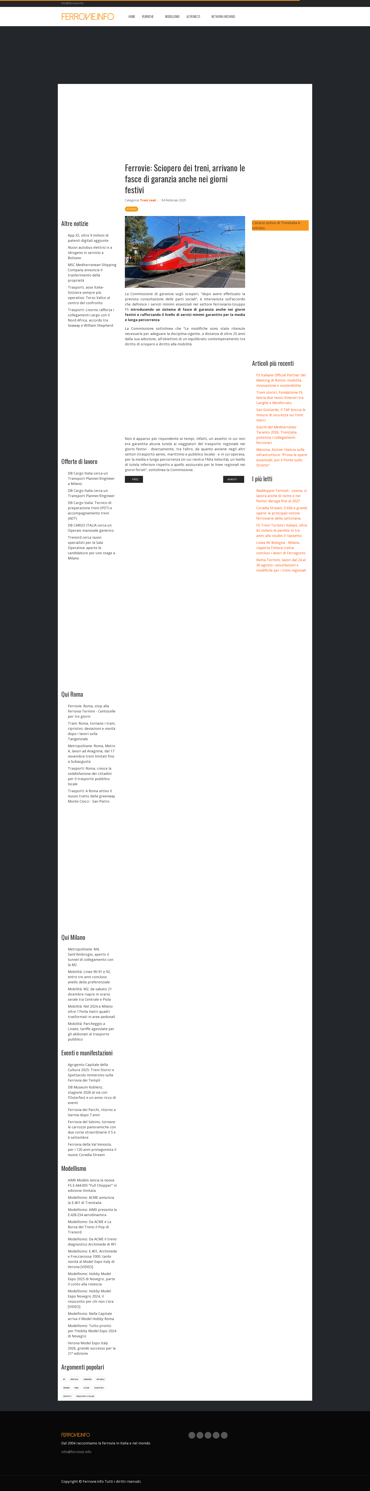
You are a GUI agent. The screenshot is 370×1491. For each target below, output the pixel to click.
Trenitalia (74, 1379)
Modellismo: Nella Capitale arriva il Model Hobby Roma (91, 1316)
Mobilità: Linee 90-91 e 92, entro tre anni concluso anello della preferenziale (89, 976)
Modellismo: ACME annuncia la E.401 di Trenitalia (91, 1200)
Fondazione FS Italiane (85, 1396)
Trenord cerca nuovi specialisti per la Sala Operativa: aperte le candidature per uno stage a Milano (91, 547)
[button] (150, 16)
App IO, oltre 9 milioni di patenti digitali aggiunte (88, 238)
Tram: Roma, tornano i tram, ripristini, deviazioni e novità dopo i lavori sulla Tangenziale (92, 731)
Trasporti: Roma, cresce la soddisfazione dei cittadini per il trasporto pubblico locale (90, 776)
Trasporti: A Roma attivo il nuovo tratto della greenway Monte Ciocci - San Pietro (91, 796)
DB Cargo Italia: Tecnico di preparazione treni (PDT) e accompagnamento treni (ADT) (90, 510)
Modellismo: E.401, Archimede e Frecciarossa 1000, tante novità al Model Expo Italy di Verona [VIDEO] (92, 1259)
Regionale (101, 1379)
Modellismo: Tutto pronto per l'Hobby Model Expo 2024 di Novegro (92, 1330)
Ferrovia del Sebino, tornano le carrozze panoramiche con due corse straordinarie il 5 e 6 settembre (92, 1129)
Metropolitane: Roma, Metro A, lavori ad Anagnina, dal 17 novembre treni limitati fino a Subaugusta (91, 753)
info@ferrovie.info (72, 3)
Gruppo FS (67, 1396)
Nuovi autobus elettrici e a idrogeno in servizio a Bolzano (90, 252)
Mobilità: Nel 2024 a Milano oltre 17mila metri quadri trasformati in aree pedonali (91, 1011)
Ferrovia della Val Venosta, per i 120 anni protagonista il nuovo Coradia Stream (92, 1149)
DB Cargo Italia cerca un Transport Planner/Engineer (91, 493)
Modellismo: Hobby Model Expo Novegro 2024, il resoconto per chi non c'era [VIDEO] (91, 1299)
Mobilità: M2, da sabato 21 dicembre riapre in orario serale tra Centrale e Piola (90, 994)
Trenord (66, 1387)
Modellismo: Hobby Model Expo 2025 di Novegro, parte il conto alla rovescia (91, 1278)
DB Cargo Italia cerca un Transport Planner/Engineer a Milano (91, 478)
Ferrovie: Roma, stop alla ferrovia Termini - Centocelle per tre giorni (91, 711)
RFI (64, 1379)
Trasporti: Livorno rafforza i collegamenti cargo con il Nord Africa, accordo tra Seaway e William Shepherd (91, 317)
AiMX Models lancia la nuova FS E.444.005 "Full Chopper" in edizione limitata (92, 1185)
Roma (76, 1387)
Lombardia (87, 1379)
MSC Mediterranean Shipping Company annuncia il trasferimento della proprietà (92, 272)
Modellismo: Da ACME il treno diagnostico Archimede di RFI (92, 1242)
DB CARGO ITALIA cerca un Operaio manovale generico (91, 528)
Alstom (86, 1387)
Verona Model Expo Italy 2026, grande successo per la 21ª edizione (92, 1348)
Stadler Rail (99, 1387)
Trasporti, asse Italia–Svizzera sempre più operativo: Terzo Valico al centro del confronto (89, 295)
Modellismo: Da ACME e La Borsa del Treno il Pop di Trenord (89, 1226)
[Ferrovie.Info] (88, 16)
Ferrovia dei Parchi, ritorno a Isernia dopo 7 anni (92, 1112)
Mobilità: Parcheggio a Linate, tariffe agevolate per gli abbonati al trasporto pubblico (91, 1031)
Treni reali (148, 200)
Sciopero (131, 209)
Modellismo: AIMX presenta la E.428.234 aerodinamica (92, 1212)
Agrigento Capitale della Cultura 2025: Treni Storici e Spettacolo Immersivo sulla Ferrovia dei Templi (91, 1072)
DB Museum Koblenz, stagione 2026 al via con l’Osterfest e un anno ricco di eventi (92, 1095)
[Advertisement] (278, 16)
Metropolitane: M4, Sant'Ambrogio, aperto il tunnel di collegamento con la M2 (90, 957)
